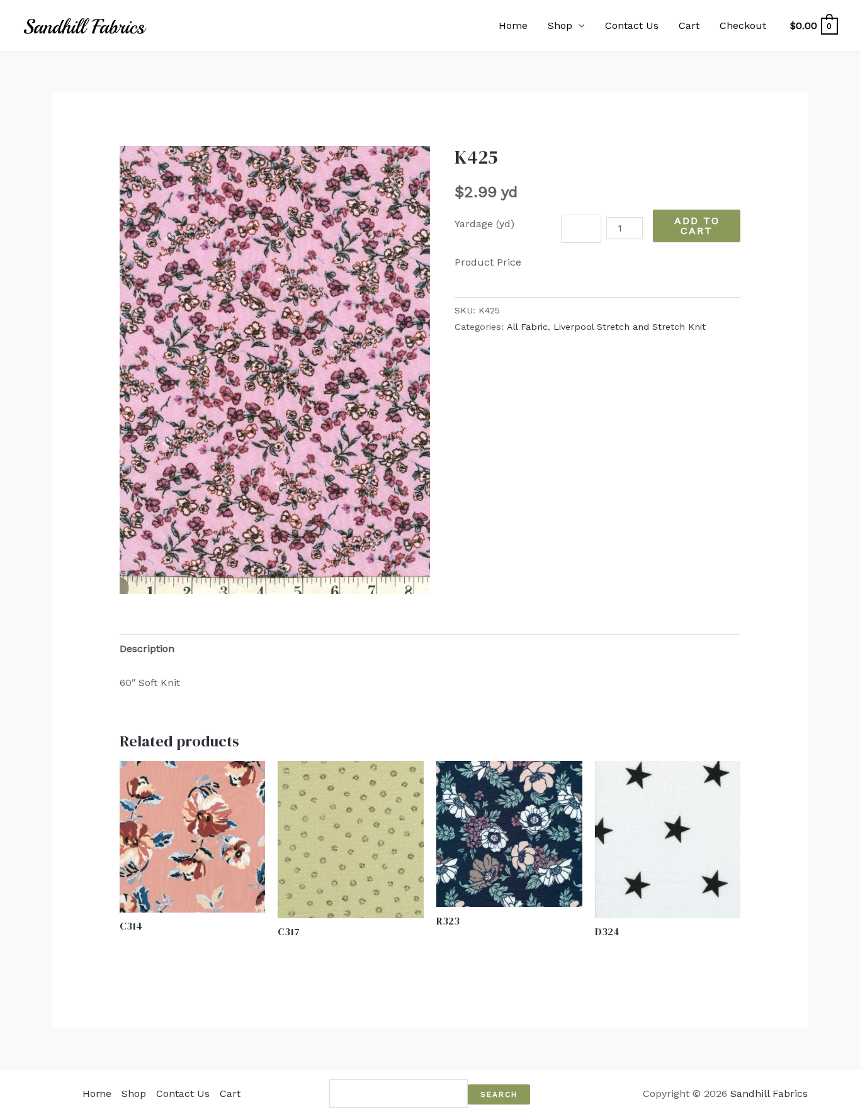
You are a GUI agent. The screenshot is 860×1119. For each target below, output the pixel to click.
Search (499, 1094)
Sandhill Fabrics (769, 1093)
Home (513, 25)
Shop (560, 25)
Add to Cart (697, 226)
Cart (689, 25)
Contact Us (632, 25)
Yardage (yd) (484, 224)
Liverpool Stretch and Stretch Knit (629, 327)
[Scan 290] (275, 370)
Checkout (743, 25)
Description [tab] (147, 649)
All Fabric (527, 327)
